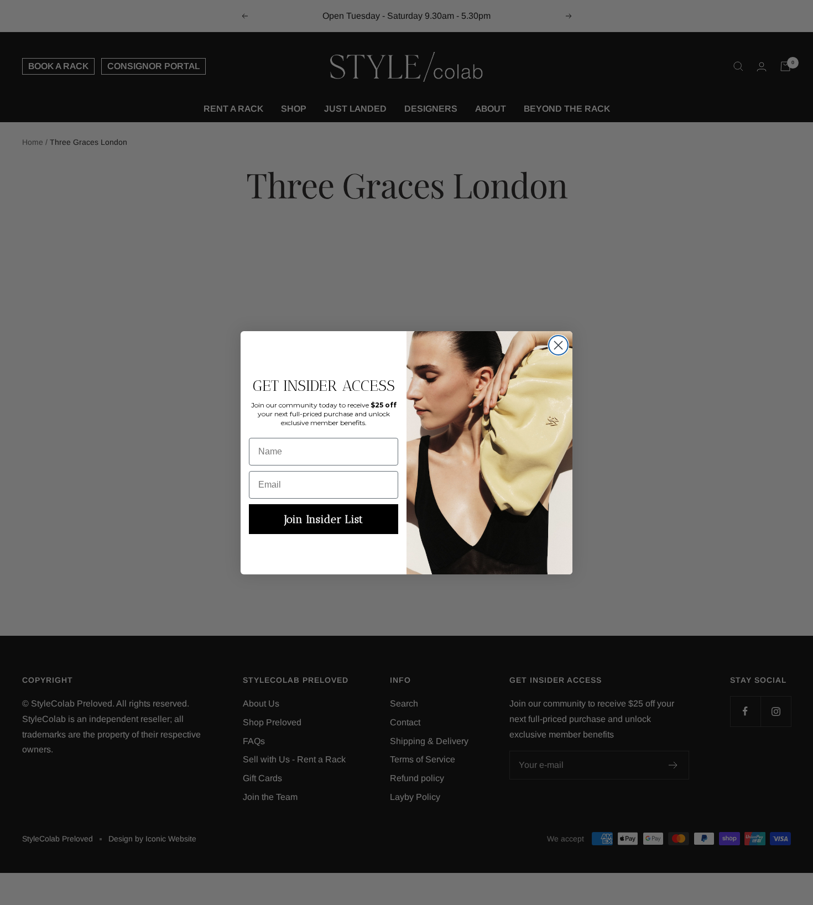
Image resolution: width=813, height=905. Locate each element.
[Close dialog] (558, 345)
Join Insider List (323, 519)
